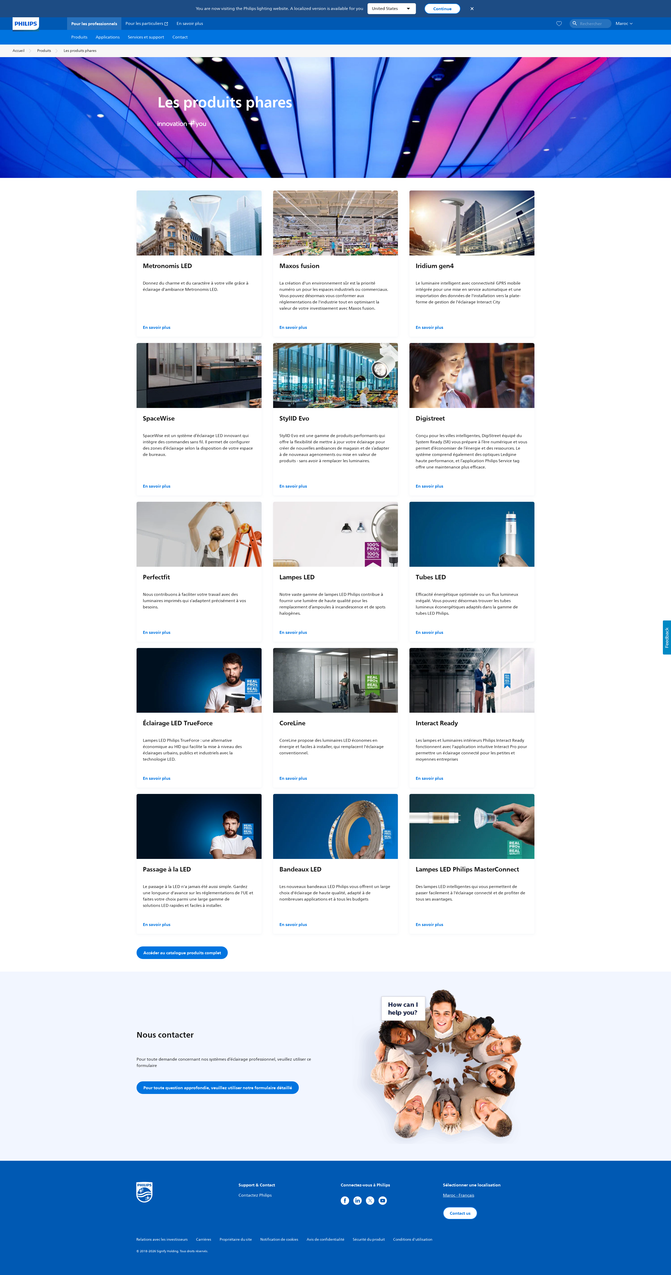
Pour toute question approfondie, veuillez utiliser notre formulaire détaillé (217, 1087)
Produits (79, 37)
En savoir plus (190, 23)
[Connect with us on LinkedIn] (357, 1200)
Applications (108, 37)
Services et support (146, 37)
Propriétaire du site (236, 1239)
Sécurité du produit (369, 1239)
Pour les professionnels (94, 23)
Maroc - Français (458, 1195)
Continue (442, 8)
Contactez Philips (255, 1195)
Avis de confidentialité (325, 1239)
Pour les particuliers (145, 23)
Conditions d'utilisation (412, 1239)
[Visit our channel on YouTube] (382, 1200)
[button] (667, 637)
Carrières (203, 1239)
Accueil (19, 51)
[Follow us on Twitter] (370, 1200)
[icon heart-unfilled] (559, 23)
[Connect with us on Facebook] (345, 1200)
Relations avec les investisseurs (162, 1239)
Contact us (460, 1213)
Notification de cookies (279, 1239)
